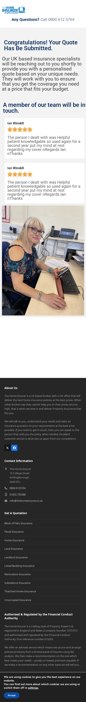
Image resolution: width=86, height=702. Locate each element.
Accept (11, 695)
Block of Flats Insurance (18, 523)
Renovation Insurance (17, 574)
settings (33, 688)
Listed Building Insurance (19, 566)
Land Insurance (13, 549)
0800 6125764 (18, 488)
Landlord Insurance (16, 557)
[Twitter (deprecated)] (7, 448)
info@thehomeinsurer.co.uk (26, 500)
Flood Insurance (14, 531)
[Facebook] (14, 448)
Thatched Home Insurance (20, 591)
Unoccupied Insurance (17, 600)
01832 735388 (18, 494)
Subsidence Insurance (17, 583)
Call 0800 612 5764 (43, 19)
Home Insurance (14, 540)
